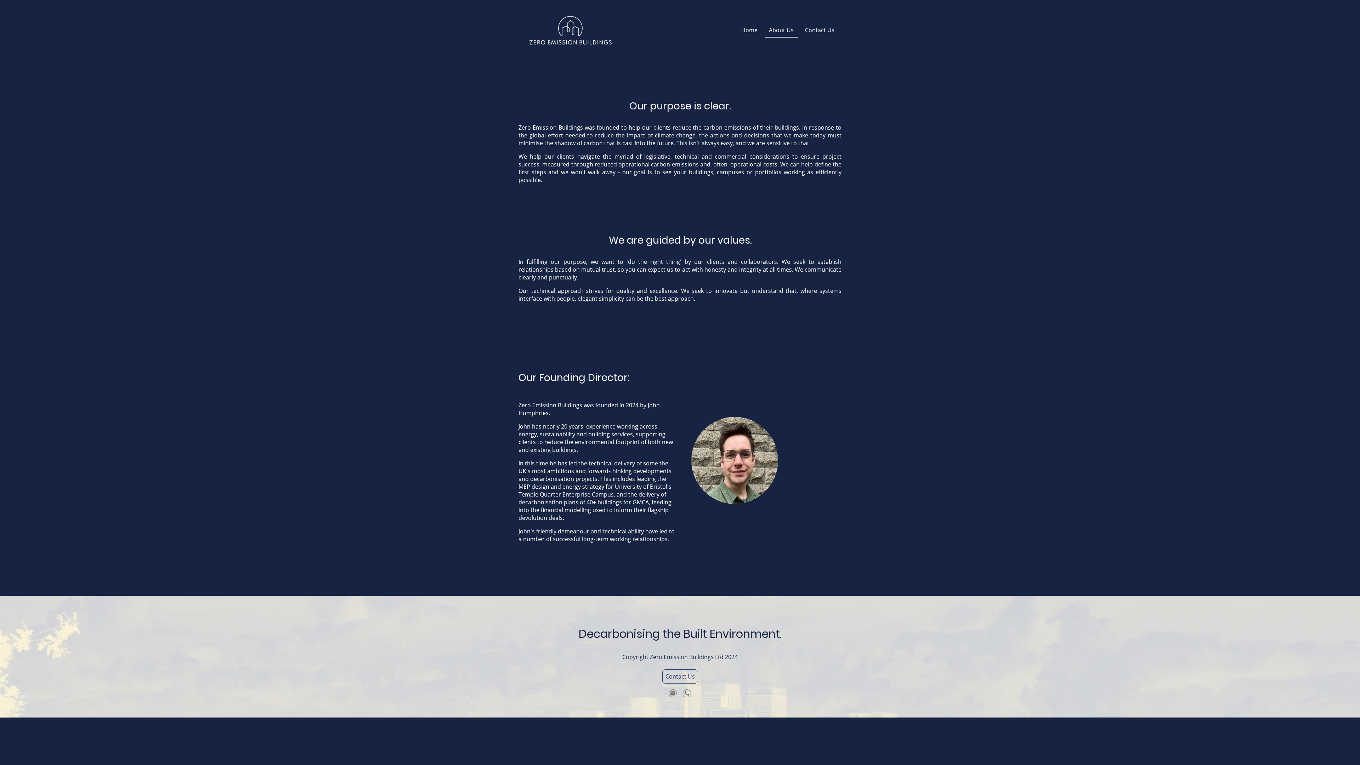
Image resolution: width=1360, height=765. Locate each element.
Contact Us (680, 676)
